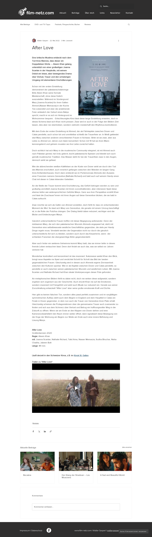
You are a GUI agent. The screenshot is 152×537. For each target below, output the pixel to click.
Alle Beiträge (25, 24)
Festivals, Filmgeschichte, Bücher (67, 24)
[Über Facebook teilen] (33, 431)
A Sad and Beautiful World (112, 475)
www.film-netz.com (82, 530)
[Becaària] (37, 461)
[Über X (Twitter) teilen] (39, 431)
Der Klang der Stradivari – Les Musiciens (76, 476)
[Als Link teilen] (51, 431)
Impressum (25, 530)
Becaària (27, 475)
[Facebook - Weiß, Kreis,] (49, 530)
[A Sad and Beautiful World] (114, 461)
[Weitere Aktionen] (118, 40)
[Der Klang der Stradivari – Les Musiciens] (76, 461)
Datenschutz (36, 530)
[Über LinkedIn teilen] (45, 431)
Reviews (88, 24)
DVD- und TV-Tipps (42, 24)
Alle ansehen (127, 447)
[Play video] (76, 388)
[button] (129, 24)
